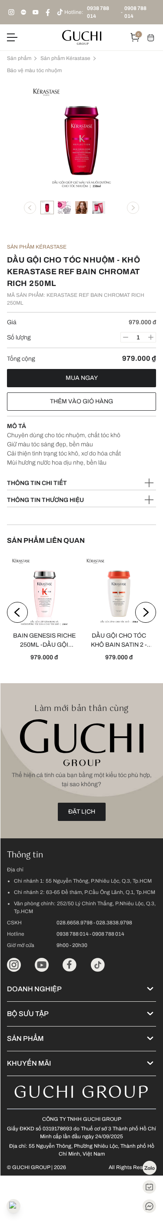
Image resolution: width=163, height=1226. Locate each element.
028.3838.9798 (114, 923)
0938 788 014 (98, 12)
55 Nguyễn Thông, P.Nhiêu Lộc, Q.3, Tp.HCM (99, 881)
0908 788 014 (135, 12)
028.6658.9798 (75, 923)
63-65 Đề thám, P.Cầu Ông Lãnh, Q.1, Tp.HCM (100, 892)
